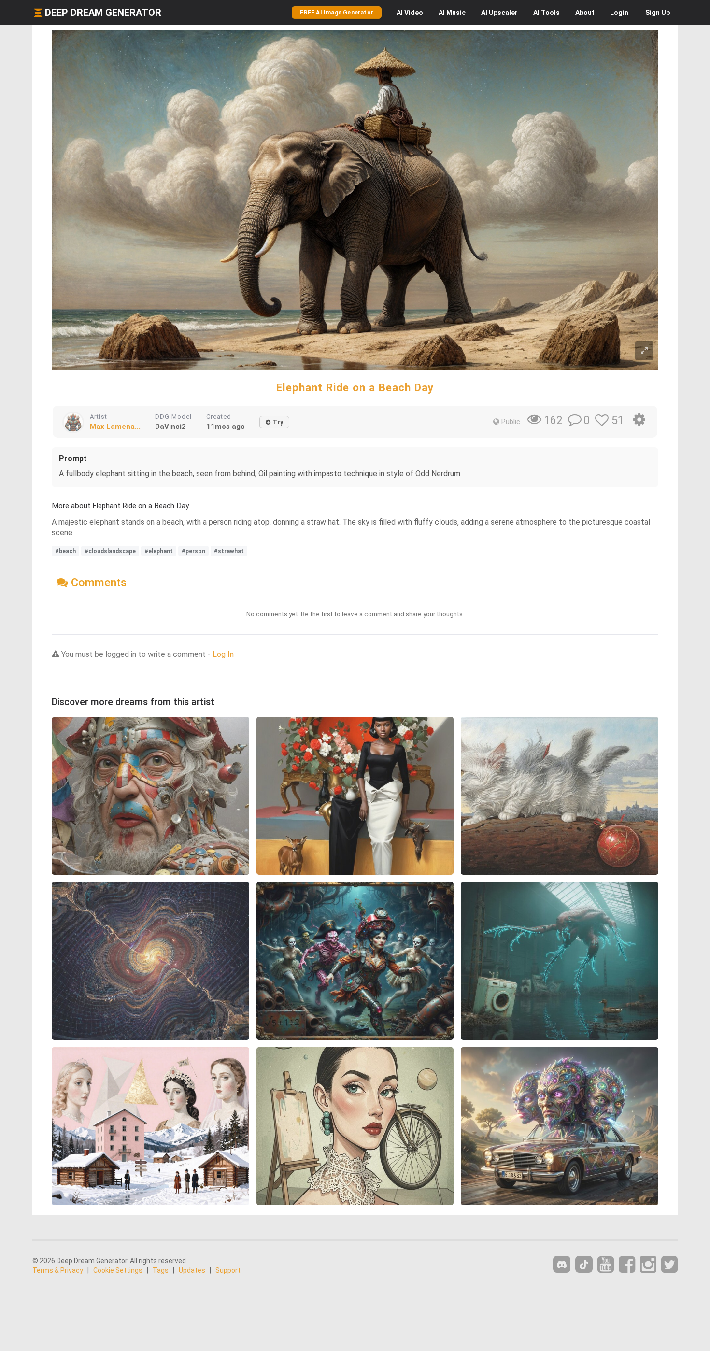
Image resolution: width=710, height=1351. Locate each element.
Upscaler (499, 12)
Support (228, 1270)
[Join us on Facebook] (627, 1264)
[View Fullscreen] (644, 350)
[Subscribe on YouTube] (605, 1264)
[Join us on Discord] (561, 1264)
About (585, 12)
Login (619, 12)
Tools (546, 12)
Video (410, 12)
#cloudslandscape (110, 551)
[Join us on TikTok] (584, 1264)
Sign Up (657, 12)
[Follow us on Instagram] (648, 1264)
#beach (65, 551)
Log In (223, 654)
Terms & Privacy (57, 1270)
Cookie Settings (117, 1270)
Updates (192, 1270)
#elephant (158, 551)
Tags (161, 1270)
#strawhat (229, 551)
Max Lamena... (115, 426)
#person (193, 551)
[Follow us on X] (669, 1264)
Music (452, 12)
